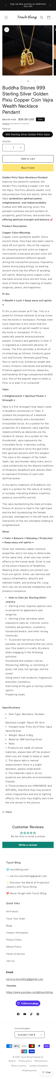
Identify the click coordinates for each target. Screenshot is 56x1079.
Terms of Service (15, 954)
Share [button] (8, 812)
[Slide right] (34, 81)
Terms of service (18, 1066)
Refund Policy (13, 946)
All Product (12, 911)
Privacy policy (25, 1061)
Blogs (9, 925)
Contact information (38, 1066)
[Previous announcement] (5, 5)
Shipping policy (29, 1070)
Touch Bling (26, 1057)
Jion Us (10, 961)
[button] (6, 17)
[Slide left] (21, 81)
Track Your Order (15, 918)
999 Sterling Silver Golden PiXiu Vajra (28, 134)
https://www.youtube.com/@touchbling (29, 992)
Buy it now (28, 167)
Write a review (28, 844)
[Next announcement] (50, 5)
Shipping (5, 123)
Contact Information (17, 932)
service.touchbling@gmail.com (24, 979)
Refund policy (41, 1061)
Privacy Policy (14, 939)
